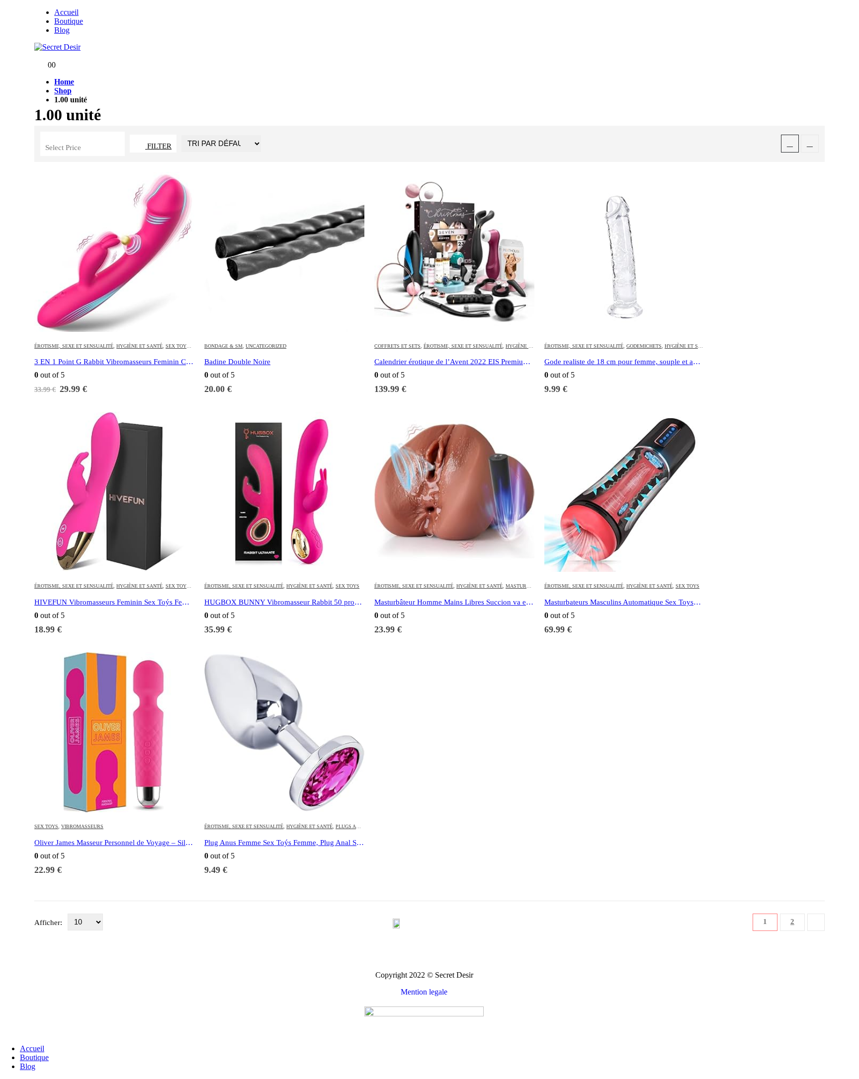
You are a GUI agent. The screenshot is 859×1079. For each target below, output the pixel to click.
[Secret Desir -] (57, 47)
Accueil (66, 12)
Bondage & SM (223, 346)
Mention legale (424, 992)
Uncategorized (266, 346)
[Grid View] (790, 144)
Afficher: (49, 922)
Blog (62, 30)
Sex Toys (177, 346)
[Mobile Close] (3, 1031)
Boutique (68, 21)
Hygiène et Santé (139, 346)
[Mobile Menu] (37, 56)
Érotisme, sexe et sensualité (73, 346)
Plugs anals (352, 826)
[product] (114, 253)
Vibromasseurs (82, 826)
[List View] (810, 144)
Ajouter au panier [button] (177, 188)
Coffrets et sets (397, 346)
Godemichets (644, 346)
